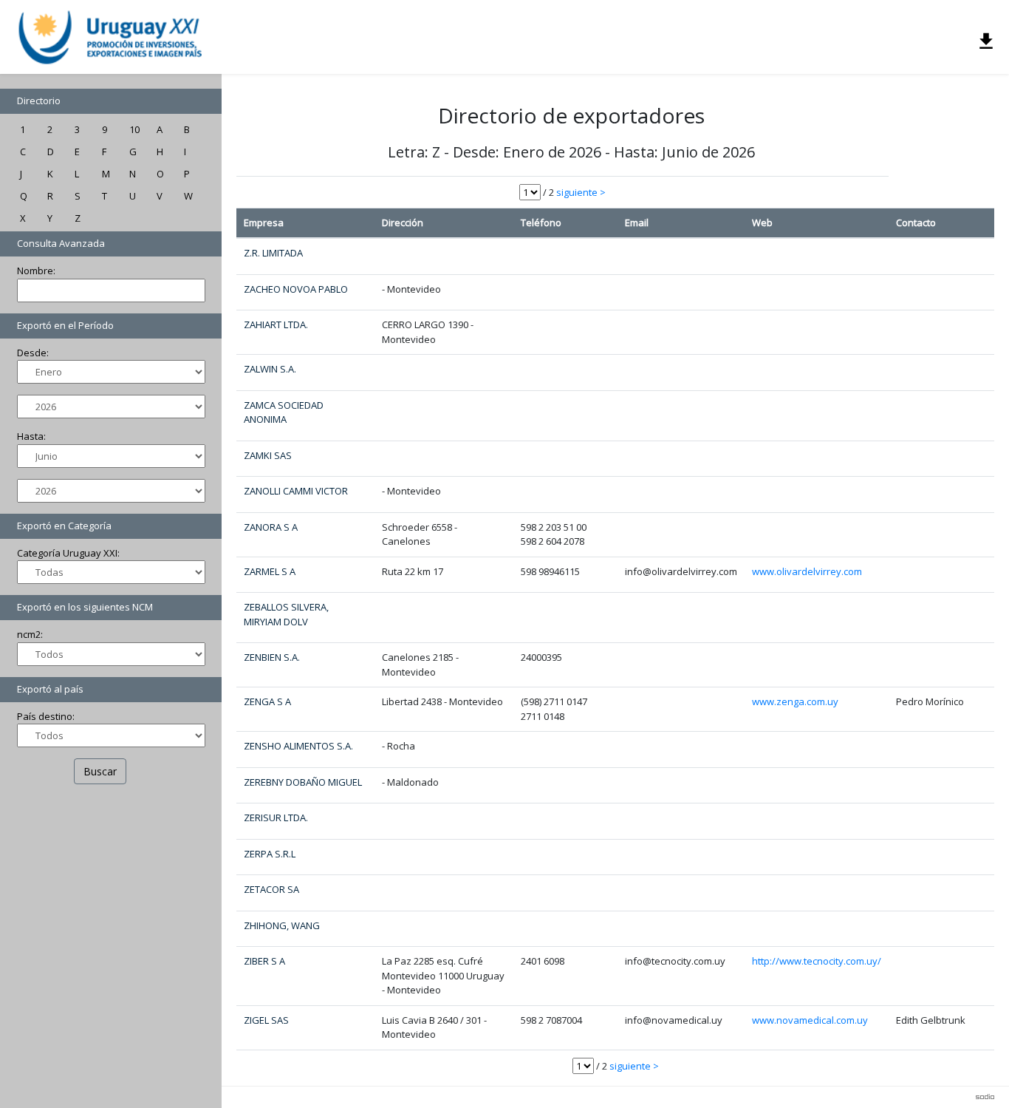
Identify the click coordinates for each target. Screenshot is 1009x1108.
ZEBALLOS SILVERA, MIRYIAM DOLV (286, 614)
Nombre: (36, 270)
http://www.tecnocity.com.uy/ (816, 961)
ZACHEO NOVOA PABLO (296, 289)
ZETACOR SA (271, 889)
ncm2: (30, 634)
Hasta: (31, 436)
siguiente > (581, 192)
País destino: (46, 716)
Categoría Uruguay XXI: (68, 553)
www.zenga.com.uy (795, 701)
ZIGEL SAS (266, 1020)
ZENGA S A (267, 701)
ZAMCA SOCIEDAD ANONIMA (284, 412)
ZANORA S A (271, 527)
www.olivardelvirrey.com (807, 571)
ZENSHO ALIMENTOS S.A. (298, 745)
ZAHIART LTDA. (276, 324)
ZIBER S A (264, 961)
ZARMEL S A (269, 571)
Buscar (100, 771)
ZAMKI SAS (268, 455)
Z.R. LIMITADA (273, 252)
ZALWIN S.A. (270, 368)
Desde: (33, 352)
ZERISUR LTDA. (276, 817)
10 (134, 129)
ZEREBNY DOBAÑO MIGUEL (303, 782)
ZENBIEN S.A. (272, 657)
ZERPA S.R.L (269, 853)
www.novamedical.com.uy (810, 1020)
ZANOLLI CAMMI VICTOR (296, 490)
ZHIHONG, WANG (282, 925)
